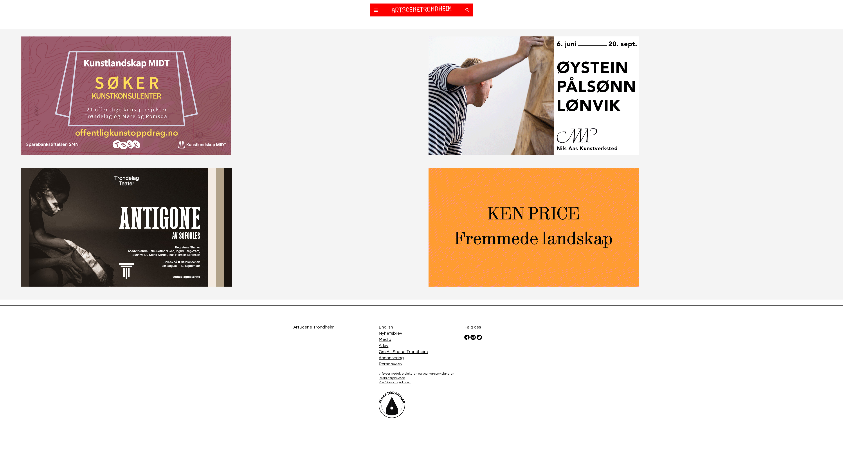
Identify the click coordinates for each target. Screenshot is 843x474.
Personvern (390, 364)
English (386, 327)
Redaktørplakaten (392, 378)
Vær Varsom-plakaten (395, 382)
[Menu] (375, 10)
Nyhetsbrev (390, 333)
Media (385, 339)
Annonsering (391, 358)
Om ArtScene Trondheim (403, 352)
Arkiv (383, 345)
